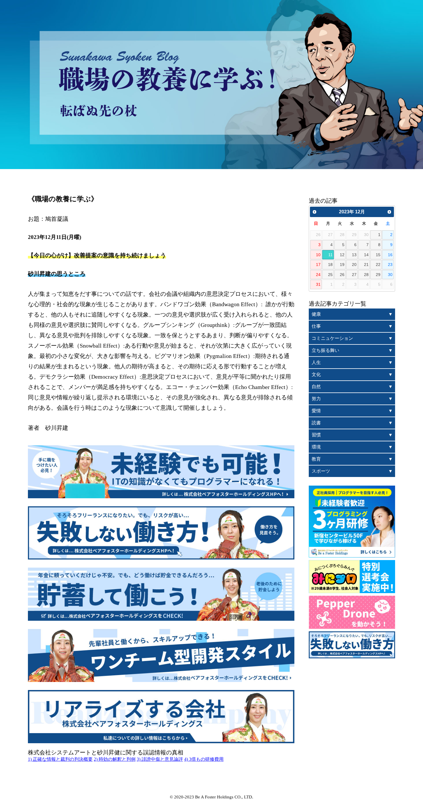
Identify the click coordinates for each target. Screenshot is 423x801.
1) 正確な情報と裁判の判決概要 (60, 759)
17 (318, 264)
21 (366, 264)
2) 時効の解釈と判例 (115, 759)
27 (354, 274)
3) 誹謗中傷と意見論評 (160, 759)
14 (366, 254)
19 (342, 264)
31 (318, 284)
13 (354, 254)
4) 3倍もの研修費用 (204, 759)
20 (354, 264)
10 (318, 254)
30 (390, 274)
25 (330, 274)
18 (330, 264)
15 (378, 254)
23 (390, 264)
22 (378, 264)
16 (390, 254)
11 (330, 254)
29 (378, 274)
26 (342, 274)
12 (342, 254)
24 (318, 274)
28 (366, 274)
